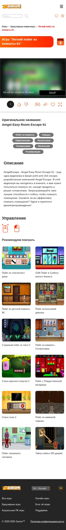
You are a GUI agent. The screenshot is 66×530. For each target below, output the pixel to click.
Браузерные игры (11, 504)
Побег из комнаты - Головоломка (45, 347)
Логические (44, 146)
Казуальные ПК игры (13, 510)
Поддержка (41, 510)
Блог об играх (42, 504)
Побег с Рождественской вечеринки (48, 383)
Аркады (46, 135)
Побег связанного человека (11, 455)
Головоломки (23, 146)
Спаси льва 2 (9, 417)
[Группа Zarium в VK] (61, 488)
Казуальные (44, 140)
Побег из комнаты (25, 135)
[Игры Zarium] (11, 6)
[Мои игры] (56, 16)
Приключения (22, 140)
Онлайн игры (42, 498)
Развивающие (33, 152)
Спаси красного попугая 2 (15, 381)
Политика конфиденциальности (47, 521)
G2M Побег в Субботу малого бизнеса (47, 275)
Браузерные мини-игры (23, 26)
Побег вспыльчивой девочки (45, 311)
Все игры (7, 498)
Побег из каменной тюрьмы (45, 419)
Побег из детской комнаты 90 (16, 311)
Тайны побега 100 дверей (48, 453)
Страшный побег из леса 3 (16, 345)
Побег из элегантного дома (13, 275)
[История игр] (62, 16)
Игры (4, 26)
